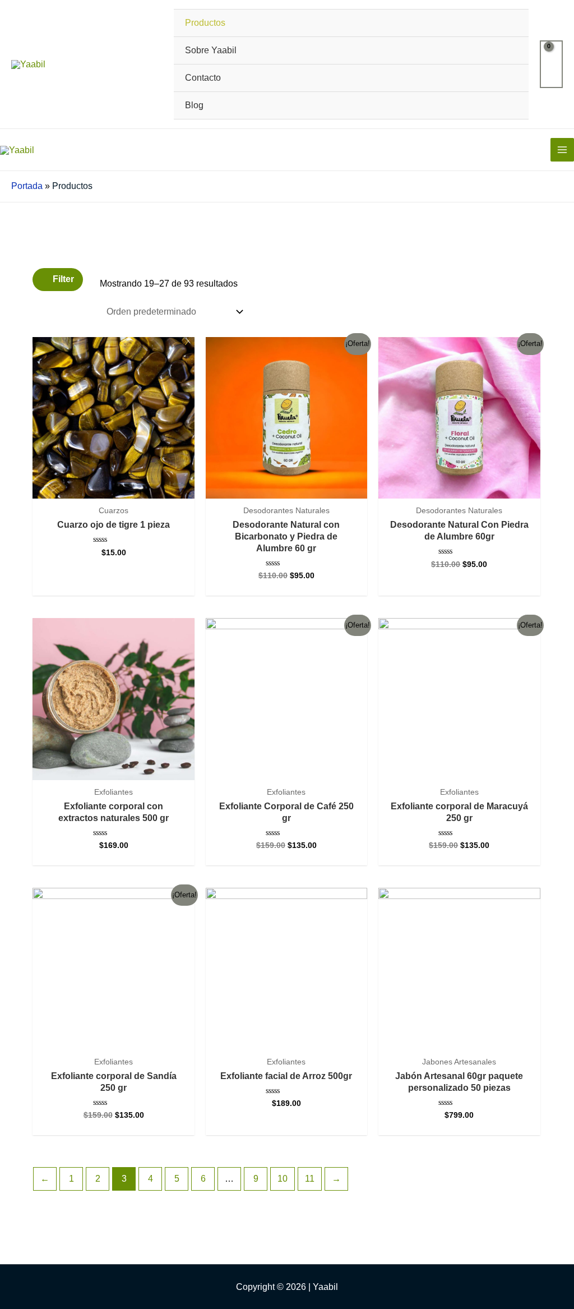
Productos (205, 22)
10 (282, 1178)
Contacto (203, 77)
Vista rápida (113, 487)
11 (309, 1178)
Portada (27, 186)
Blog (194, 105)
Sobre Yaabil (211, 50)
